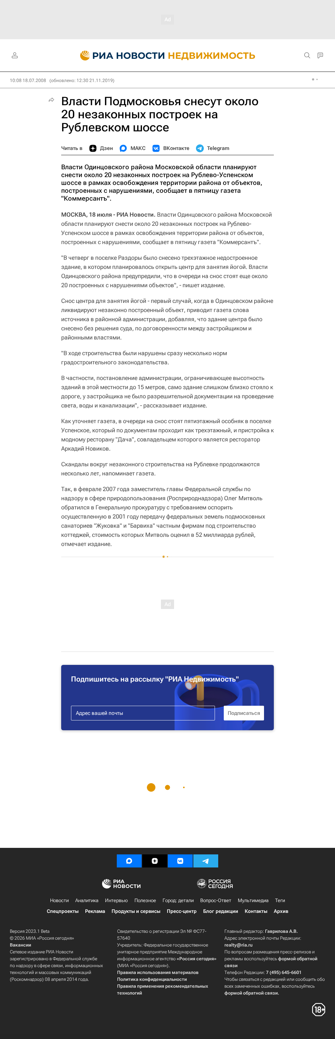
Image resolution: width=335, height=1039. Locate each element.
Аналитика (86, 900)
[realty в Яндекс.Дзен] (154, 860)
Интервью (116, 900)
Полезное (145, 900)
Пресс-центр (182, 911)
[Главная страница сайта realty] (167, 55)
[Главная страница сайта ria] (118, 55)
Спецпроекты (63, 911)
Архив (281, 911)
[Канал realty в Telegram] (205, 860)
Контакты (256, 911)
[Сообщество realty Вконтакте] (180, 860)
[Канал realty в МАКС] (129, 860)
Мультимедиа (253, 900)
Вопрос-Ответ (215, 900)
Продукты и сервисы (136, 911)
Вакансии (20, 945)
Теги (280, 900)
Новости (59, 900)
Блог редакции (220, 911)
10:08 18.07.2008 (28, 80)
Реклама (95, 911)
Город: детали (178, 900)
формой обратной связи (251, 993)
